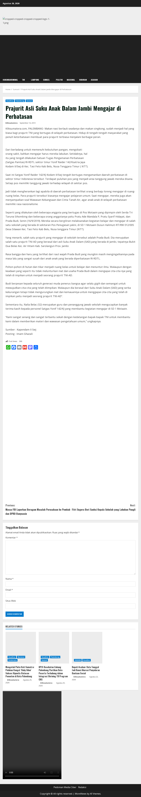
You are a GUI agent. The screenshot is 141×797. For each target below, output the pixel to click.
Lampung (35, 79)
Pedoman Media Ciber (65, 787)
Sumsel (46, 79)
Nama (9, 578)
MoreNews (80, 793)
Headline (9, 101)
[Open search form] (137, 79)
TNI (23, 79)
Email (9, 589)
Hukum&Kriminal (10, 79)
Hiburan (83, 79)
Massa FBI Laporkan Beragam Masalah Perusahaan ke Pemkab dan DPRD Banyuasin (38, 509)
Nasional (71, 79)
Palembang (20, 101)
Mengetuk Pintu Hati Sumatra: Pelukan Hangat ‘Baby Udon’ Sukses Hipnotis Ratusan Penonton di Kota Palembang (20, 671)
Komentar (12, 537)
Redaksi (82, 787)
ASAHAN (94, 79)
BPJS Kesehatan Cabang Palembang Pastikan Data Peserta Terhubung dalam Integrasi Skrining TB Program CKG (53, 673)
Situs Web (11, 600)
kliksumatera (11, 123)
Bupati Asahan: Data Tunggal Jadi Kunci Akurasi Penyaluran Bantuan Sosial (86, 670)
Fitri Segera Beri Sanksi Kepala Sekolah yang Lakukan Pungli (103, 507)
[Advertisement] (70, 55)
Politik (59, 79)
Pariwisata (12, 660)
